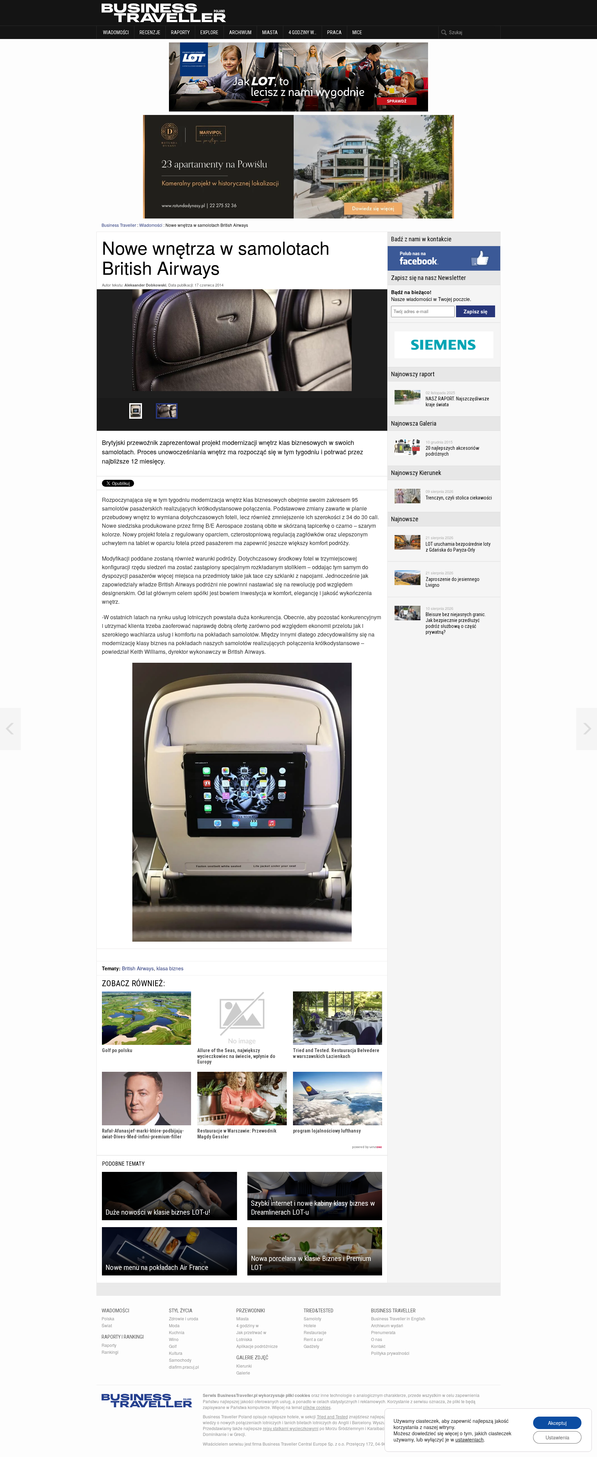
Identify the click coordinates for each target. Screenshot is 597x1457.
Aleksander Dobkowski (145, 285)
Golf (173, 1346)
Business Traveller (119, 225)
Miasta (270, 32)
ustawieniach (469, 1439)
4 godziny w (247, 1325)
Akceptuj (557, 1422)
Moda (174, 1325)
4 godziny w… (302, 32)
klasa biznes (170, 968)
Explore (209, 32)
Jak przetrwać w (251, 1332)
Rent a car (313, 1339)
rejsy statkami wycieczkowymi (291, 1428)
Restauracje (315, 1332)
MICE (357, 32)
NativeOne (242, 1147)
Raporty (180, 32)
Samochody (180, 1360)
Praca (334, 32)
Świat (107, 1325)
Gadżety (311, 1346)
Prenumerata (383, 1332)
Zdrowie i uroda (183, 1318)
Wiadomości (115, 32)
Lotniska (244, 1339)
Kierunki (244, 1366)
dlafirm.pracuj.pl (184, 1367)
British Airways (138, 968)
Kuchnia (176, 1332)
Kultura (175, 1353)
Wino (174, 1339)
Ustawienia (557, 1437)
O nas (376, 1339)
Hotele (310, 1325)
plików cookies (317, 1407)
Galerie (243, 1373)
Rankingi (110, 1352)
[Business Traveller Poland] (164, 13)
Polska (108, 1318)
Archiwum (240, 32)
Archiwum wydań (387, 1325)
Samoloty (312, 1318)
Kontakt (378, 1346)
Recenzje (150, 32)
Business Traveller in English (398, 1318)
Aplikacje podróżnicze (257, 1346)
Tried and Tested (332, 1416)
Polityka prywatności (390, 1353)
